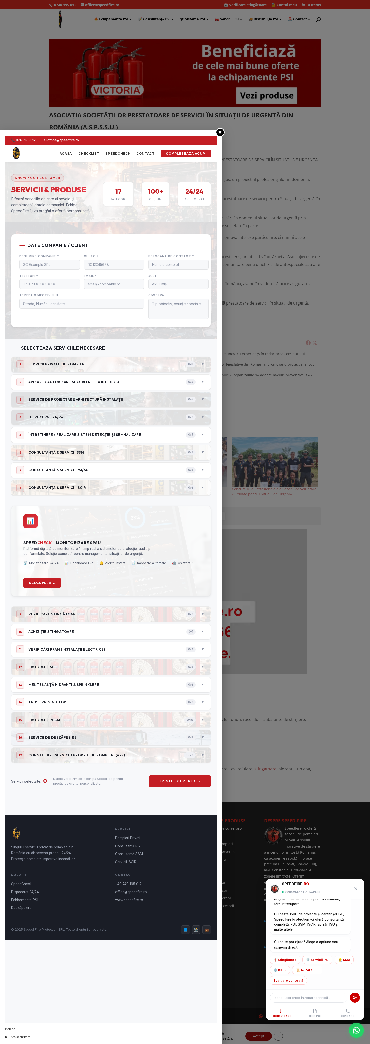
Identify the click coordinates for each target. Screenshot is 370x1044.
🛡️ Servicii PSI (317, 960)
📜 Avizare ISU (307, 970)
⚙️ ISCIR (280, 970)
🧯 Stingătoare (285, 960)
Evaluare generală (288, 980)
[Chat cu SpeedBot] (356, 1029)
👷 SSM (344, 960)
